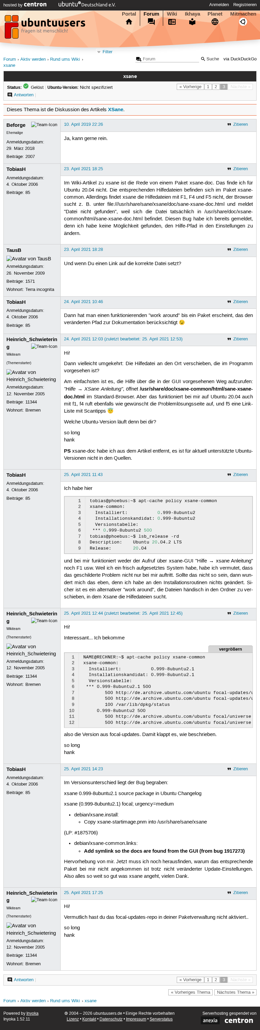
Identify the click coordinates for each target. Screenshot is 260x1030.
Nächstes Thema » (235, 992)
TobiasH (16, 169)
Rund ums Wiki (65, 59)
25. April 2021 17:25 (83, 892)
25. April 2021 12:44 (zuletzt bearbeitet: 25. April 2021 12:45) (123, 613)
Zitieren (240, 124)
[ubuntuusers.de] (45, 29)
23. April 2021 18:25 (83, 169)
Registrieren (245, 4)
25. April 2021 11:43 (83, 474)
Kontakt (89, 1019)
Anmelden (219, 4)
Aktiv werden (33, 59)
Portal (129, 14)
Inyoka (32, 1013)
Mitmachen (243, 14)
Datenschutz (111, 1019)
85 (27, 192)
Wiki (172, 14)
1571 (30, 281)
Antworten (24, 95)
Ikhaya (192, 14)
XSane (115, 109)
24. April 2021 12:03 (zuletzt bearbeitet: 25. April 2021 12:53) (123, 339)
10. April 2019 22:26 (83, 124)
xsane (9, 65)
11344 (31, 402)
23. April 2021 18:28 (83, 249)
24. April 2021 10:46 (83, 301)
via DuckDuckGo (240, 59)
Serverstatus (161, 1019)
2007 (30, 156)
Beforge (15, 125)
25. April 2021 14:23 (83, 769)
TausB (13, 250)
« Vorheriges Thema (190, 992)
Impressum (136, 1019)
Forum (151, 14)
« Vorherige (190, 87)
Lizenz (73, 1019)
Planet (215, 14)
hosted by (13, 5)
